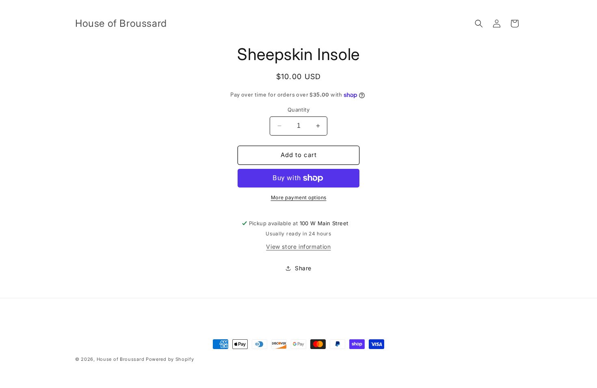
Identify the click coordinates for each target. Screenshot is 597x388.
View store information (298, 246)
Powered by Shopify (170, 359)
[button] (479, 23)
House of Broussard (121, 359)
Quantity (298, 109)
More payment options (299, 197)
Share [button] (303, 268)
